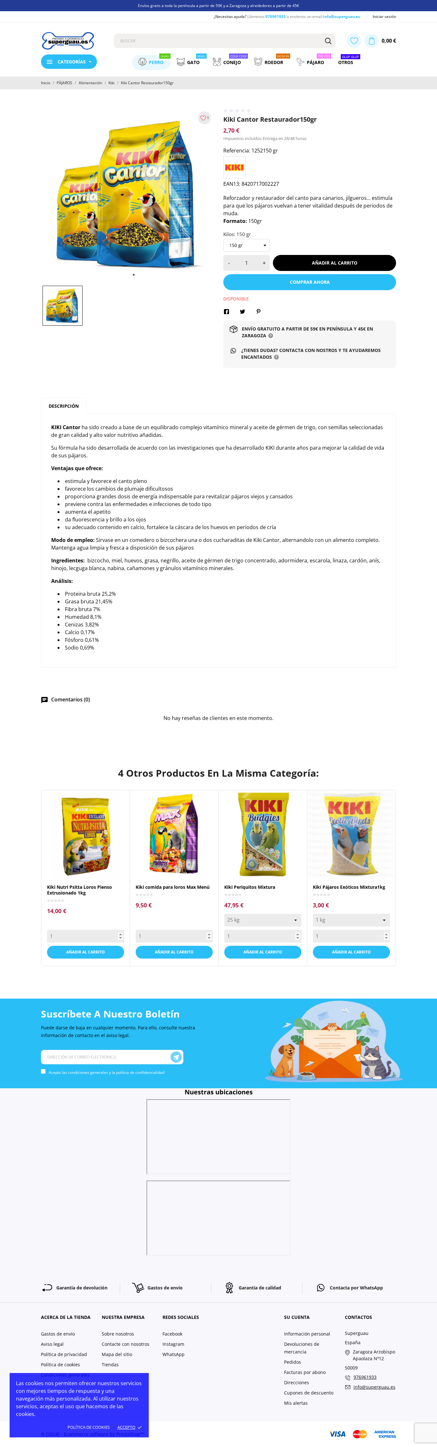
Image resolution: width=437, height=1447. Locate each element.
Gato (196, 60)
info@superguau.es (341, 16)
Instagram (173, 1344)
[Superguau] (72, 41)
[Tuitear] (242, 312)
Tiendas (110, 1364)
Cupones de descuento (308, 1393)
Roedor (277, 60)
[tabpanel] (127, 194)
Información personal (307, 1334)
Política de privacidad (64, 1354)
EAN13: (231, 183)
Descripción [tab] (64, 406)
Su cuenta (297, 1317)
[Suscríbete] (176, 1057)
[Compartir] (226, 312)
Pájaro (318, 60)
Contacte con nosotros (125, 1344)
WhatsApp (174, 1354)
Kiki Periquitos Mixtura (249, 887)
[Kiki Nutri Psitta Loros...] (79, 869)
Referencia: (236, 150)
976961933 (276, 16)
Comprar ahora (310, 282)
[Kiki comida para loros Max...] (168, 869)
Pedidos (292, 1362)
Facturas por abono (305, 1372)
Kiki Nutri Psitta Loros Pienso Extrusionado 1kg (79, 890)
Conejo (235, 60)
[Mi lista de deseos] (354, 41)
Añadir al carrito (334, 263)
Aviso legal (52, 1344)
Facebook (172, 1334)
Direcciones (296, 1382)
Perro (159, 60)
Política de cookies (89, 1427)
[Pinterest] (258, 312)
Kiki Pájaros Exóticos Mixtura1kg (349, 887)
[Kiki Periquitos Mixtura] (256, 869)
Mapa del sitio (117, 1354)
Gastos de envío (58, 1334)
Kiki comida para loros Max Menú (173, 887)
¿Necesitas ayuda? (230, 16)
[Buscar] (328, 41)
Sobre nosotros (118, 1334)
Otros (348, 60)
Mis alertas (296, 1403)
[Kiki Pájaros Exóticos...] (345, 869)
